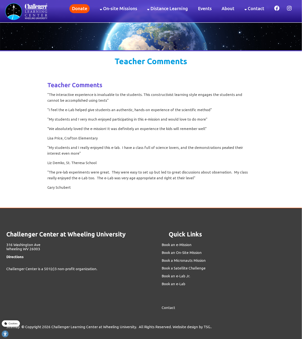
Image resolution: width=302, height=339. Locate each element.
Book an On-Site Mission (182, 253)
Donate (79, 8)
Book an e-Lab (173, 284)
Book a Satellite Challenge (184, 268)
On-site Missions (119, 8)
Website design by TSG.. (192, 327)
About (228, 8)
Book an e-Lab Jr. (176, 276)
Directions (15, 257)
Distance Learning (168, 8)
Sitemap (13, 327)
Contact (255, 8)
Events (205, 8)
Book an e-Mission (177, 245)
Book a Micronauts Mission (184, 260)
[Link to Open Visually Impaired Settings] (5, 334)
